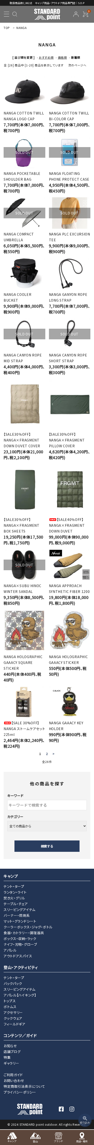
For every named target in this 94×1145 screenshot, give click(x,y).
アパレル (10, 950)
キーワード (15, 795)
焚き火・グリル (14, 898)
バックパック (13, 983)
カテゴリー (15, 816)
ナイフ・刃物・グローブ (20, 944)
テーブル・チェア (16, 903)
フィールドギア (15, 1024)
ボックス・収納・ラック (20, 938)
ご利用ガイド (13, 1074)
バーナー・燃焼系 (17, 915)
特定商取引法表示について (24, 1086)
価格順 (62, 57)
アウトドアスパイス (18, 955)
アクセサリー (13, 1012)
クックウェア (13, 1018)
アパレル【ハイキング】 (20, 995)
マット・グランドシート (20, 921)
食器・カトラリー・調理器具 (24, 932)
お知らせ (10, 1045)
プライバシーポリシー (20, 1092)
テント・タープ (14, 886)
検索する (47, 846)
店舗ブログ (12, 1051)
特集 (7, 1057)
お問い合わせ (14, 1080)
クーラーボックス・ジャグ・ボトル (28, 927)
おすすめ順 (46, 57)
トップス (10, 1000)
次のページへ (77, 65)
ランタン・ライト (15, 892)
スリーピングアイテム (19, 909)
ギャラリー (11, 1063)
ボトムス (10, 1006)
